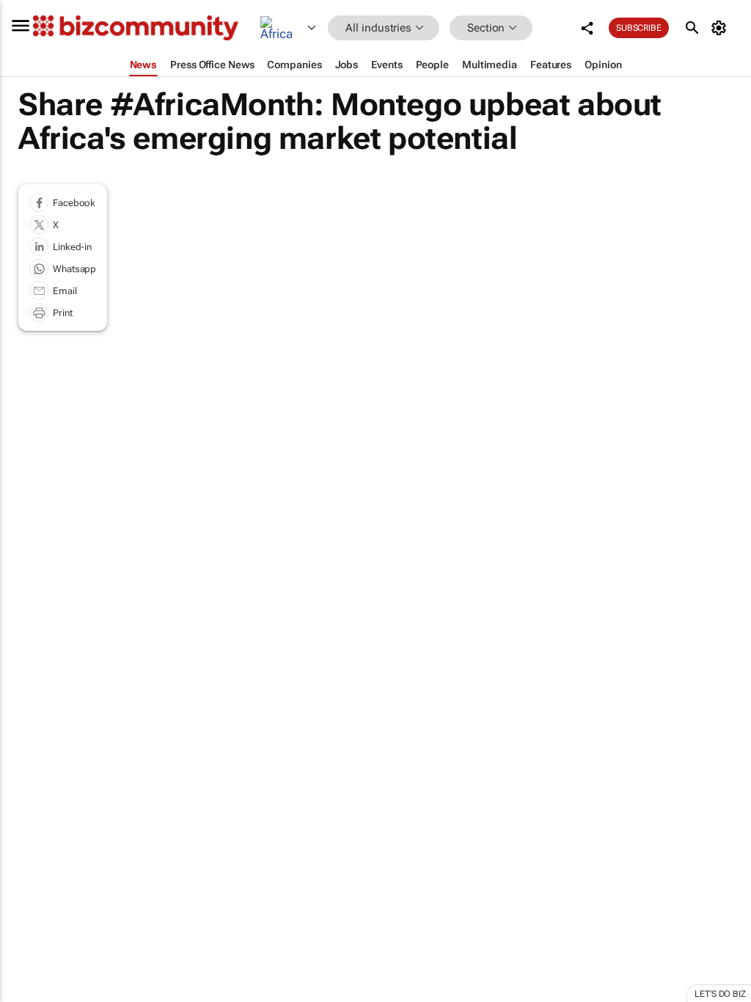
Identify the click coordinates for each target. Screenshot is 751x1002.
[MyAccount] (721, 28)
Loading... (28, 697)
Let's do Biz (720, 994)
